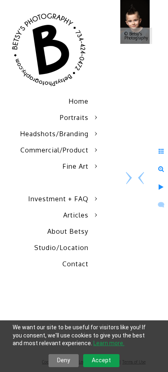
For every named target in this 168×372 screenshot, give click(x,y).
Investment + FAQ (58, 199)
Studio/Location (61, 248)
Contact (75, 264)
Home (78, 101)
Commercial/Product (54, 150)
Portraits (74, 117)
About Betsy (67, 231)
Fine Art (75, 166)
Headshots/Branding (54, 134)
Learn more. (108, 343)
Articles (75, 215)
